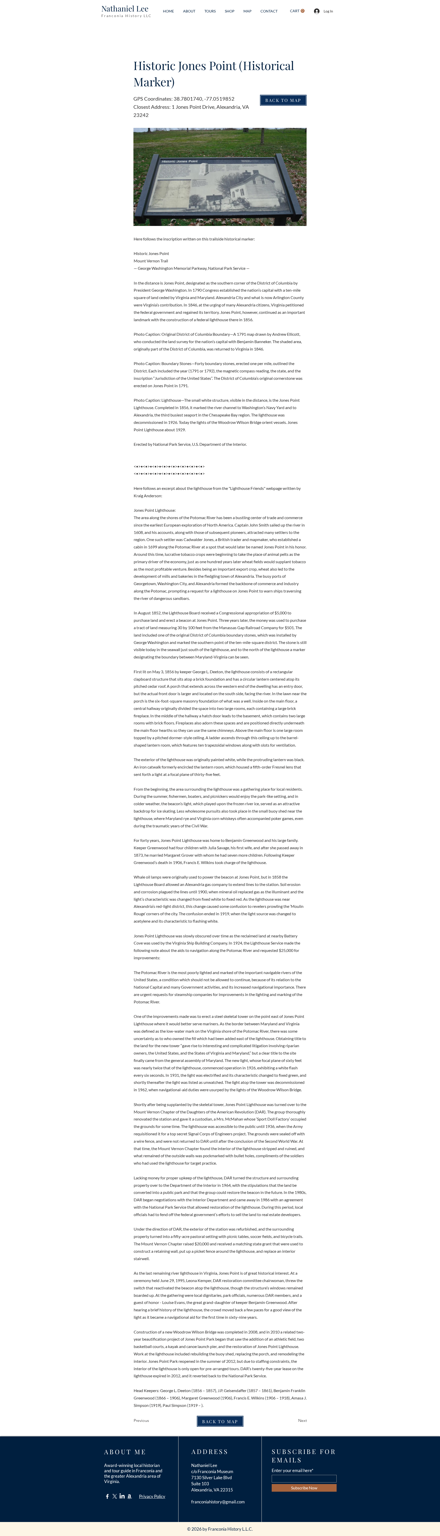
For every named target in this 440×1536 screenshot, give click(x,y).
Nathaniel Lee (124, 8)
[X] (115, 1496)
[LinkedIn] (122, 1496)
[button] (297, 11)
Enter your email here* (292, 1470)
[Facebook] (107, 1496)
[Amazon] (129, 1496)
